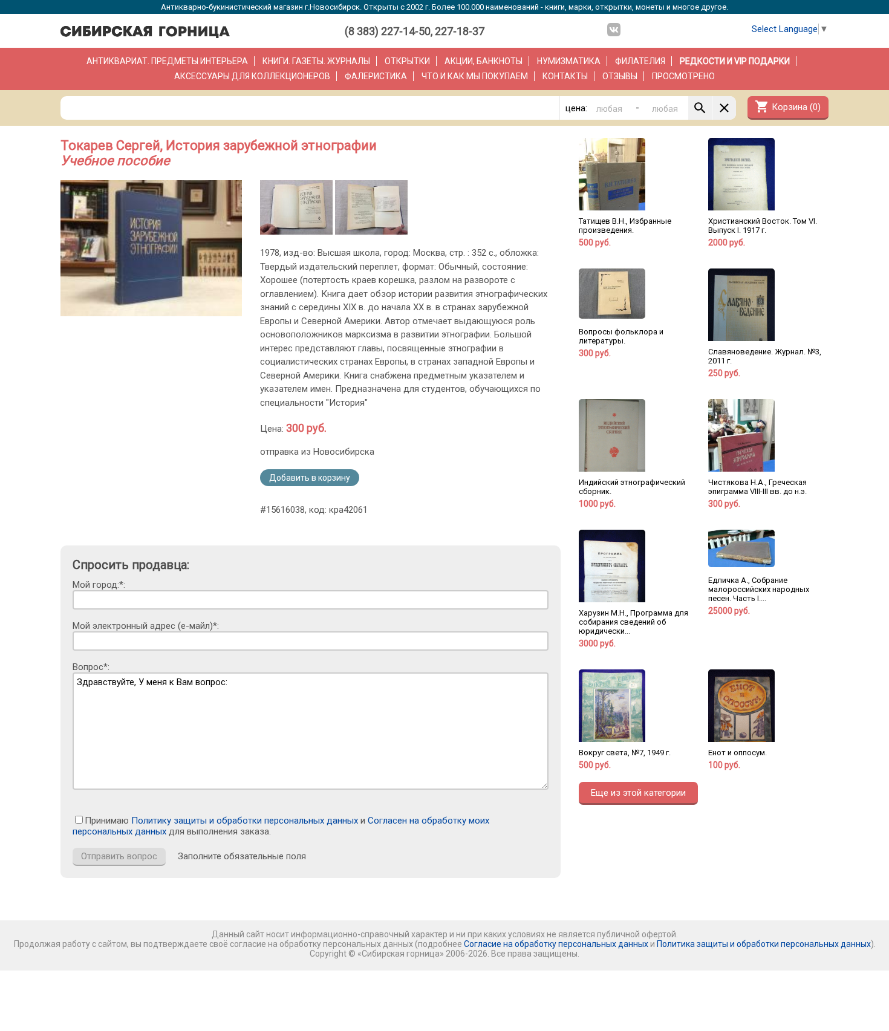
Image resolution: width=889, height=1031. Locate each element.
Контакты (565, 76)
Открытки (407, 61)
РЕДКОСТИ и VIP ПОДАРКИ (735, 61)
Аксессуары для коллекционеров (252, 76)
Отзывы (619, 76)
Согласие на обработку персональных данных (556, 944)
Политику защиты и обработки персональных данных (244, 820)
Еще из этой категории (638, 792)
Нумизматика (569, 61)
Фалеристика (376, 76)
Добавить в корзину (309, 478)
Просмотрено (683, 76)
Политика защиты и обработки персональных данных (764, 944)
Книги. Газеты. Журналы (316, 61)
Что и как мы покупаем (475, 76)
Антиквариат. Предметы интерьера (167, 61)
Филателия (640, 61)
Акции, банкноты (483, 61)
